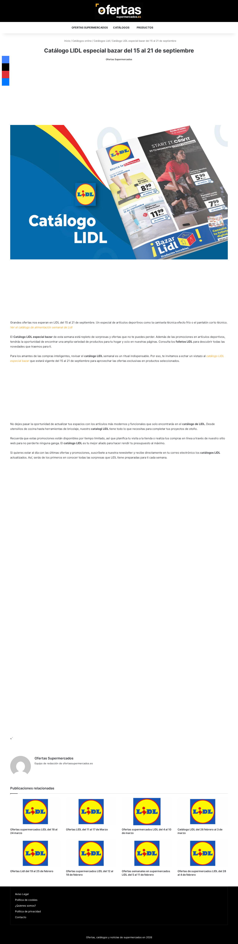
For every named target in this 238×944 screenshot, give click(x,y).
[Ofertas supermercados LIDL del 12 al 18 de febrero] (91, 853)
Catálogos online (82, 40)
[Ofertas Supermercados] (119, 10)
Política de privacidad (28, 911)
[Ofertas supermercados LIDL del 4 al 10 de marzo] (147, 811)
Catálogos (121, 27)
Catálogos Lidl (102, 40)
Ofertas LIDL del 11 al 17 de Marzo (87, 829)
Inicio (67, 40)
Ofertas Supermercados (90, 27)
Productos (145, 27)
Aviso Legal (22, 894)
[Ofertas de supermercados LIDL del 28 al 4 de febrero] (203, 853)
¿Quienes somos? (25, 905)
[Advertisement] (119, 93)
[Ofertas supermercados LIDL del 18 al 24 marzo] (35, 811)
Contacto (20, 917)
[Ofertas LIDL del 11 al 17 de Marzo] (91, 811)
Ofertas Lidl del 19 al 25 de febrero (31, 871)
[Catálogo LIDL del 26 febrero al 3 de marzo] (203, 811)
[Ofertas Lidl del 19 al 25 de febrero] (35, 853)
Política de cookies (26, 899)
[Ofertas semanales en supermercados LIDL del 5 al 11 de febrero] (147, 853)
